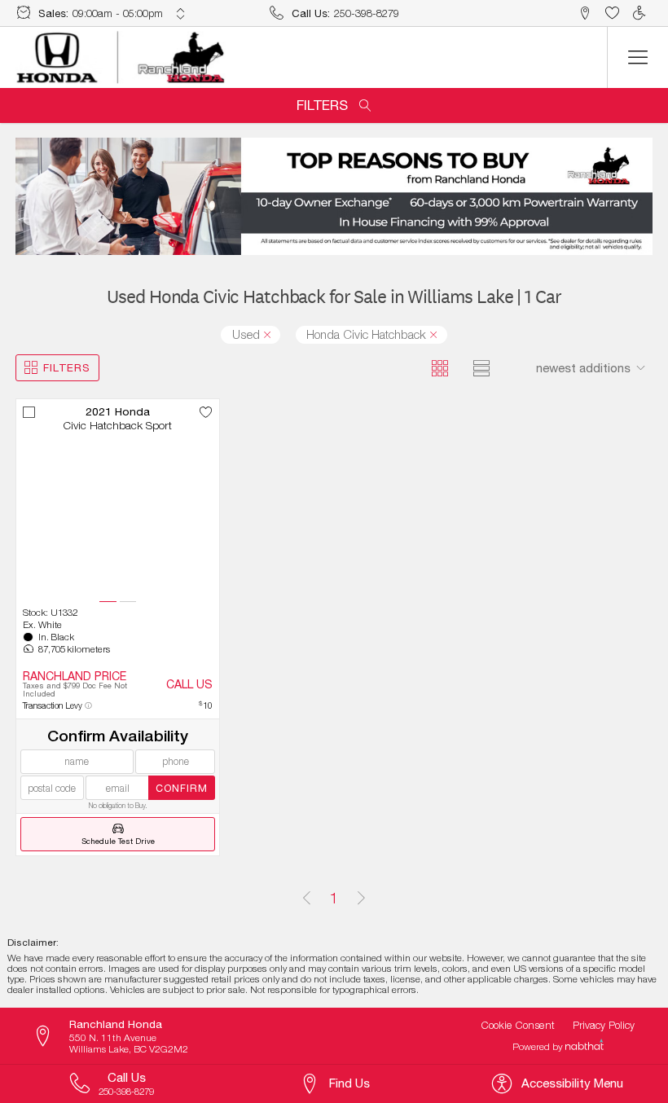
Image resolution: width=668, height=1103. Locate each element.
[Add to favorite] (206, 412)
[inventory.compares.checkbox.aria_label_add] (29, 412)
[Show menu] (637, 57)
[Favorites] (612, 13)
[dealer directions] (50, 1036)
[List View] (481, 367)
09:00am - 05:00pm (118, 13)
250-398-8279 (366, 13)
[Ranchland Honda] (121, 58)
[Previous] (307, 899)
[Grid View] (439, 367)
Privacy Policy (604, 1025)
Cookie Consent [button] (518, 1025)
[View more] (181, 13)
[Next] (360, 899)
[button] (585, 13)
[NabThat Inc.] (584, 1046)
